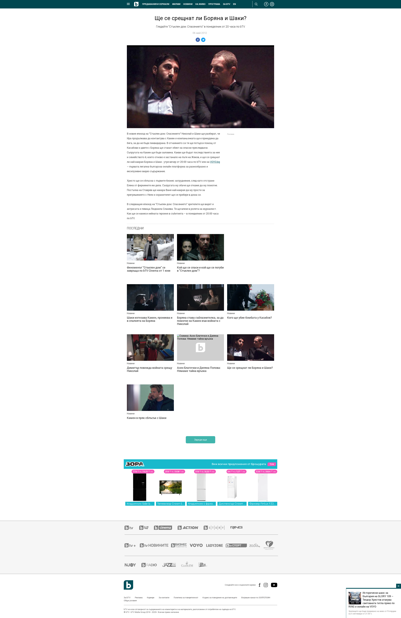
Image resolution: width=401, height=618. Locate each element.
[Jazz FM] (171, 565)
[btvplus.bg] (132, 545)
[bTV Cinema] (166, 528)
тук (272, 464)
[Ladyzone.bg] (216, 545)
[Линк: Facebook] (258, 585)
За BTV (127, 598)
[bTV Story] (217, 528)
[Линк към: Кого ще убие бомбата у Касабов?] (250, 307)
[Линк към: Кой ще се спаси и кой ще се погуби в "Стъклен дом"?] (200, 257)
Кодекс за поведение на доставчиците (220, 598)
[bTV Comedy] (146, 528)
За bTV (226, 4)
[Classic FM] (189, 565)
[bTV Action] (191, 528)
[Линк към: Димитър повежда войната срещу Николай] (150, 357)
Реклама (139, 598)
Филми (176, 4)
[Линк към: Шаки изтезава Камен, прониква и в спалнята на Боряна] (150, 307)
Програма (214, 4)
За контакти (164, 598)
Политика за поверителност (186, 598)
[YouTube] (272, 585)
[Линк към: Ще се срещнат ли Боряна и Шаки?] (250, 357)
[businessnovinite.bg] (180, 545)
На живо (200, 4)
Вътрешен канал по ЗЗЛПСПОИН (255, 598)
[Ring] (239, 527)
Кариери (150, 598)
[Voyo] (198, 545)
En (234, 4)
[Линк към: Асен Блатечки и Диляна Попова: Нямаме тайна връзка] (200, 357)
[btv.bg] (132, 528)
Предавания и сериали (155, 4)
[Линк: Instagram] (264, 585)
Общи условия (130, 601)
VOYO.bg (215, 162)
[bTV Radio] (151, 565)
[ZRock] (205, 565)
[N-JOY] (133, 565)
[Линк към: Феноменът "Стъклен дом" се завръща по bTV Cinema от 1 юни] (150, 257)
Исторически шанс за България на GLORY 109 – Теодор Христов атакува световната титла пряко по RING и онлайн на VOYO (372, 599)
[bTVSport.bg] (238, 545)
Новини (188, 4)
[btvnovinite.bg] (155, 545)
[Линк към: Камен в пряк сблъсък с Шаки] (150, 407)
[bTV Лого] (128, 585)
